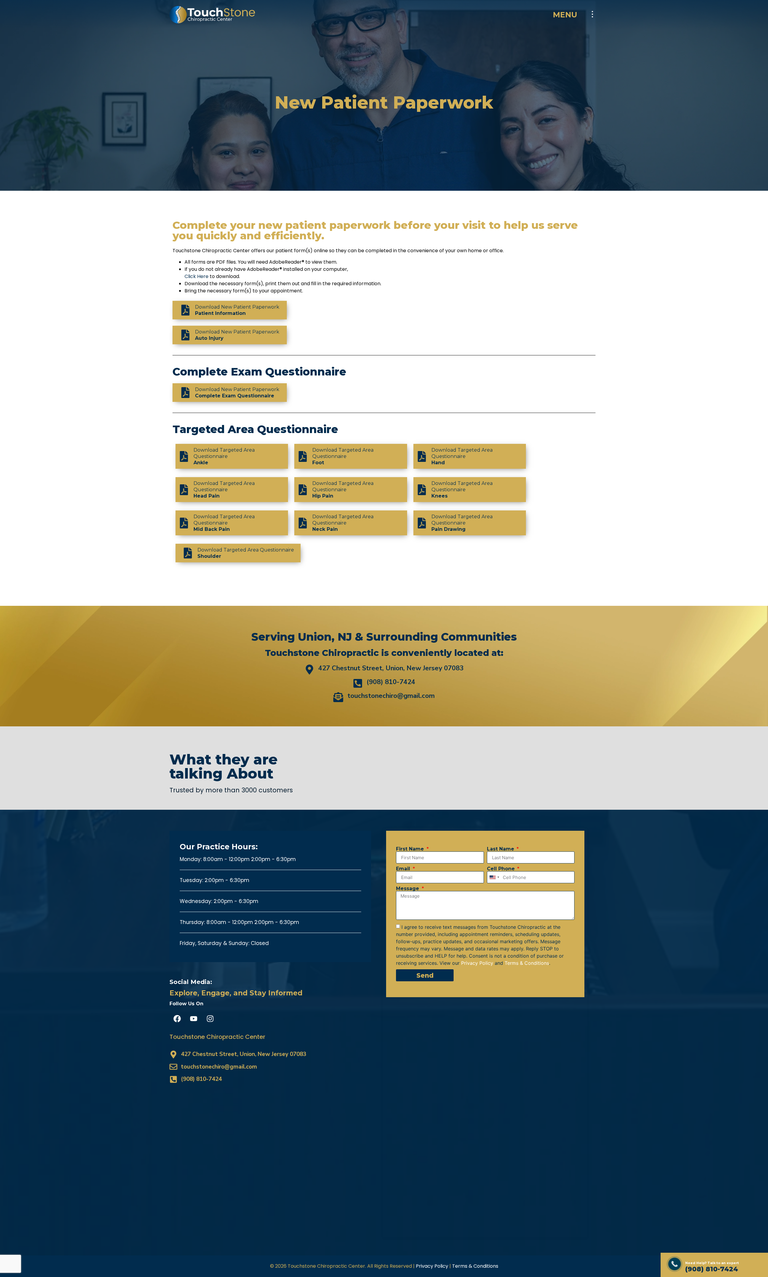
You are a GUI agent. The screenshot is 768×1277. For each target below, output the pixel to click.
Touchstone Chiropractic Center (217, 1037)
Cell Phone (501, 868)
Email (404, 868)
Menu (565, 14)
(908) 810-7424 (711, 1269)
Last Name (501, 849)
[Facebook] (177, 1018)
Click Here (196, 276)
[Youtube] (193, 1018)
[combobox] (494, 877)
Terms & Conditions (475, 1266)
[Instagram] (210, 1018)
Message (408, 888)
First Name (410, 849)
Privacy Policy (432, 1266)
